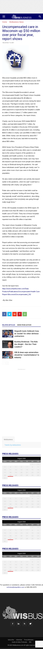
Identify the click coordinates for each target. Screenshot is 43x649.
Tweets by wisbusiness (13, 445)
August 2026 (22, 458)
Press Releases (28, 640)
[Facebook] (12, 624)
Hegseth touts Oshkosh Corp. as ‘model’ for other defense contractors (26, 333)
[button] (40, 17)
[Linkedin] (18, 624)
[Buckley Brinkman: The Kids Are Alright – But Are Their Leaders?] (7, 344)
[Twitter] (30, 624)
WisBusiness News (16, 22)
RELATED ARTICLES (8, 325)
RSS (30, 642)
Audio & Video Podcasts (19, 642)
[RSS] (24, 624)
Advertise (19, 640)
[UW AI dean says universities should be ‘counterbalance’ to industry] (7, 355)
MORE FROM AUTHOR (24, 325)
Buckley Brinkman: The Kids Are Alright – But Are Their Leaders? (26, 344)
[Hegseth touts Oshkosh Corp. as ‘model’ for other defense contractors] (7, 333)
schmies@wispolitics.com (15, 587)
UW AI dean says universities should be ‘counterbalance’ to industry (26, 355)
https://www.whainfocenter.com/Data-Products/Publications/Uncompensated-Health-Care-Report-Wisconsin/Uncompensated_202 (21, 291)
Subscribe (11, 640)
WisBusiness (8, 439)
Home (4, 22)
